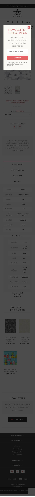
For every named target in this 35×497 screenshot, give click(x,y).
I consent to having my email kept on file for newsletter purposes (17, 64)
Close (29, 27)
